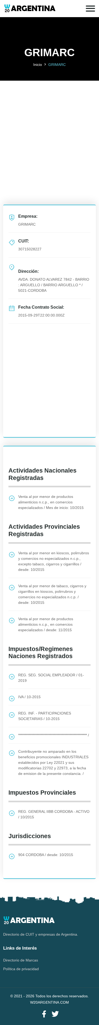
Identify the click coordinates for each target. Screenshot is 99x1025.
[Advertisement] (49, 130)
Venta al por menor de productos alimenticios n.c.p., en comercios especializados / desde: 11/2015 (45, 624)
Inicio (37, 64)
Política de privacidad (21, 969)
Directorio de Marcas (20, 960)
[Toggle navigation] (90, 9)
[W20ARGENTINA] (29, 8)
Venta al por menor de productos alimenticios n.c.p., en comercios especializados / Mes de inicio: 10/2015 (51, 502)
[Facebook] (44, 1014)
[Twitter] (55, 1014)
